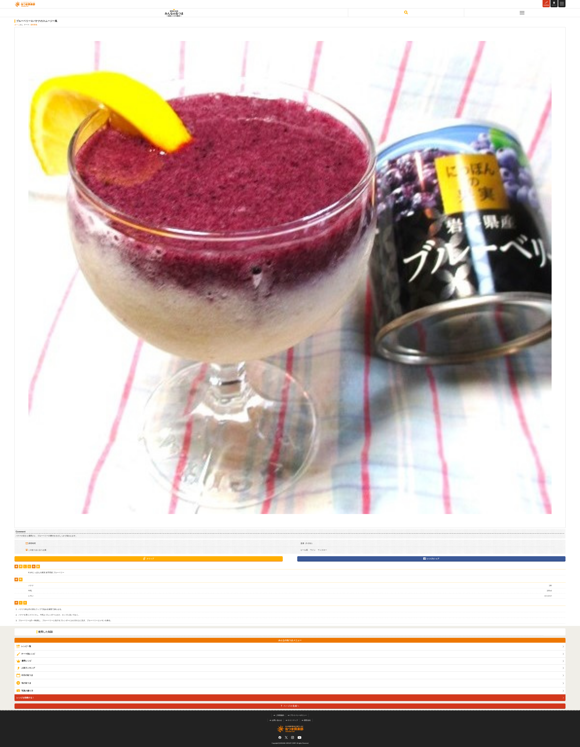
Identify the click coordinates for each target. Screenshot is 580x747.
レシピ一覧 (26, 646)
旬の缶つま (26, 683)
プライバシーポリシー (298, 715)
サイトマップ (293, 720)
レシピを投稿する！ (25, 698)
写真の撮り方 (27, 690)
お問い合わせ (277, 720)
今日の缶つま (27, 675)
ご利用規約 (280, 715)
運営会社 (307, 720)
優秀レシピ (26, 661)
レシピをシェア (433, 559)
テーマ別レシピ (28, 654)
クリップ (150, 559)
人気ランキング (28, 668)
